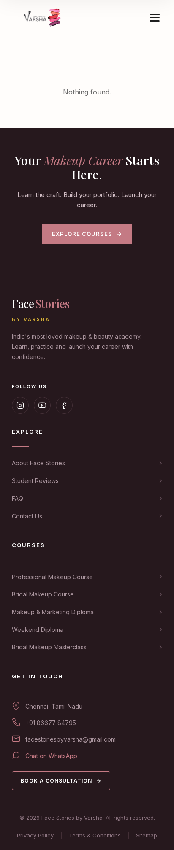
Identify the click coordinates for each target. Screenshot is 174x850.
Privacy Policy (35, 835)
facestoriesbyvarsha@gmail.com (70, 739)
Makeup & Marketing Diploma (53, 611)
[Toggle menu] (154, 17)
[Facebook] (64, 405)
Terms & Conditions (95, 835)
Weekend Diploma (37, 629)
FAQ (17, 498)
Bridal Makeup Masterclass (49, 646)
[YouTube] (42, 405)
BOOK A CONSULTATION (61, 780)
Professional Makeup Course (52, 576)
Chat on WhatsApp (51, 755)
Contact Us (27, 516)
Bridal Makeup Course (43, 594)
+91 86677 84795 (50, 722)
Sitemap (146, 835)
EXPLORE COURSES (87, 233)
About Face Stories (38, 463)
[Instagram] (20, 405)
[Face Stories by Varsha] (43, 17)
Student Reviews (35, 480)
